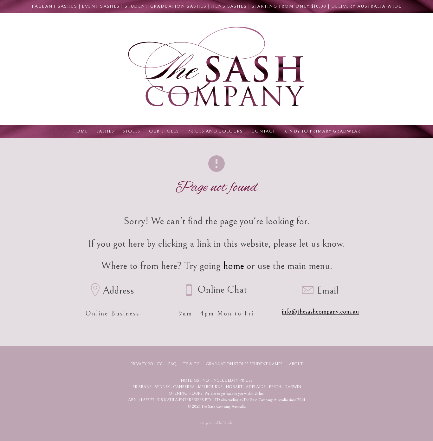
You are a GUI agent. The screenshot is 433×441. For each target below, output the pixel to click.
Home (79, 131)
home (233, 266)
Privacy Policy (146, 364)
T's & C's (191, 364)
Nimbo (228, 423)
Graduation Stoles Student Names (244, 364)
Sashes (105, 131)
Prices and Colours (214, 131)
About (296, 364)
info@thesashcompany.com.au (320, 311)
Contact (263, 131)
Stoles (131, 131)
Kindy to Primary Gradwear (322, 131)
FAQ (172, 364)
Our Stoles (164, 131)
